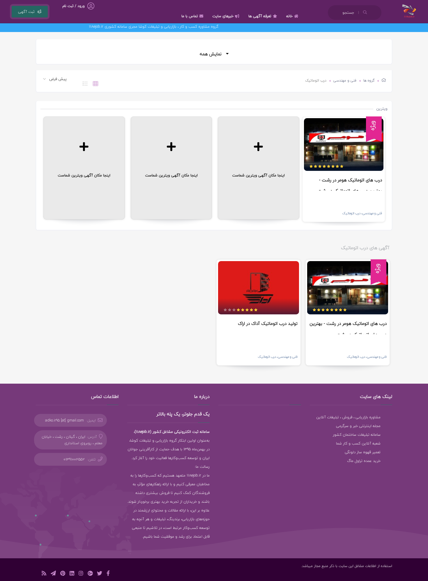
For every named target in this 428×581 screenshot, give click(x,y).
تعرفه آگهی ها (259, 16)
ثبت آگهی (26, 11)
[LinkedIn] (72, 574)
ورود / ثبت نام (73, 6)
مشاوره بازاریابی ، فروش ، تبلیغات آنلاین (348, 417)
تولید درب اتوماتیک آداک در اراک (268, 323)
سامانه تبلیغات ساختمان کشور (357, 434)
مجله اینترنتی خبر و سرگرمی (358, 426)
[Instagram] (81, 574)
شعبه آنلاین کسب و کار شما (358, 443)
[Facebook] (108, 574)
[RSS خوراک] (44, 574)
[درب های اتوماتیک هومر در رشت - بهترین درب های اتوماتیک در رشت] (343, 144)
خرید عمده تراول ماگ (364, 461)
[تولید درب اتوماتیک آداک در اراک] (258, 288)
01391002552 (74, 459)
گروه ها (368, 80)
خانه (289, 16)
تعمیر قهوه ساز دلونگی (363, 452)
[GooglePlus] (90, 574)
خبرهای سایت (223, 16)
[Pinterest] (62, 574)
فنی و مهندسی (344, 80)
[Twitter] (99, 574)
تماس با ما (189, 16)
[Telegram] (53, 574)
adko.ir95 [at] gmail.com (64, 420)
